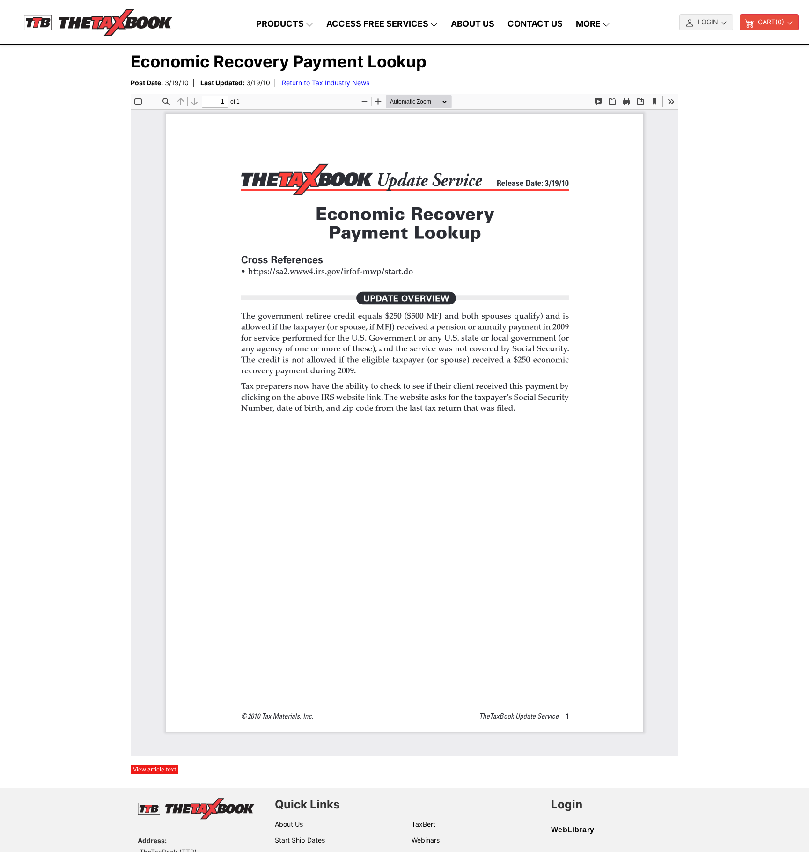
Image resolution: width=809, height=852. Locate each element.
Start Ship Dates (300, 840)
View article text (154, 769)
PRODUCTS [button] (281, 24)
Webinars (426, 840)
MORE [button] (589, 24)
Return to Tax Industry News (325, 83)
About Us (289, 824)
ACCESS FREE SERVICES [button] (378, 24)
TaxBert (423, 824)
